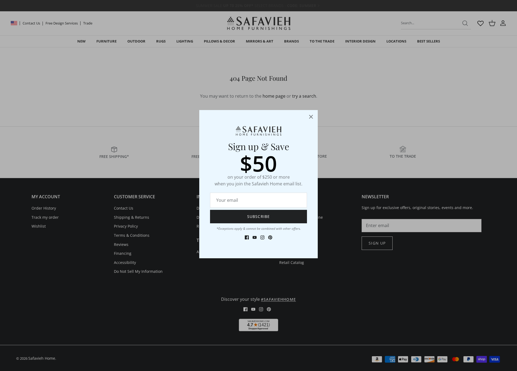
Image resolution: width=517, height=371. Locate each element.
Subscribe (258, 216)
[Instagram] (262, 237)
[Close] (311, 117)
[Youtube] (255, 237)
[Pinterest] (270, 237)
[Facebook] (247, 237)
